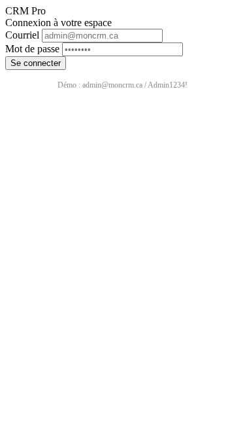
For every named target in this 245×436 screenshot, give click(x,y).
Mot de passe (32, 48)
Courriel (22, 35)
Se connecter (35, 63)
